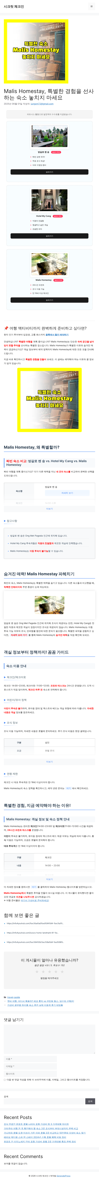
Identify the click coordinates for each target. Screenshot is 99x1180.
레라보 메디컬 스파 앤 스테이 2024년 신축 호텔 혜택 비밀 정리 (35, 1137)
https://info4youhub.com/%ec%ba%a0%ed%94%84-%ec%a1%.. (35, 923)
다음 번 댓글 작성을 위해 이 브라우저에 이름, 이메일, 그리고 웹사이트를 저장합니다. (48, 1079)
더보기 (49, 508)
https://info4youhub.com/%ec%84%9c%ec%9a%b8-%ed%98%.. (35, 942)
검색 (6, 1096)
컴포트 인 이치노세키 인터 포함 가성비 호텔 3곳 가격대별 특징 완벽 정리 (40, 1141)
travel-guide (13, 997)
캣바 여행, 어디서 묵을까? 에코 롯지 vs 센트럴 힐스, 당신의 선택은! (40, 1001)
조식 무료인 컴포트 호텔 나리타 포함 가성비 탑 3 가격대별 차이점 (36, 1124)
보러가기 (49, 172)
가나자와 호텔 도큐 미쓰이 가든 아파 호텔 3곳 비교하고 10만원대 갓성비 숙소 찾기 (45, 1133)
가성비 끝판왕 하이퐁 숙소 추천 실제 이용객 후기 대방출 (35, 1005)
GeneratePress (63, 1176)
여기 (68, 788)
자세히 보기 (67, 493)
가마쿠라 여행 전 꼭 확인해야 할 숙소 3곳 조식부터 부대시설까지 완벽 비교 (41, 1128)
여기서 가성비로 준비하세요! (35, 900)
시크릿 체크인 (14, 6)
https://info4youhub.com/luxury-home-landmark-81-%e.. (32, 933)
